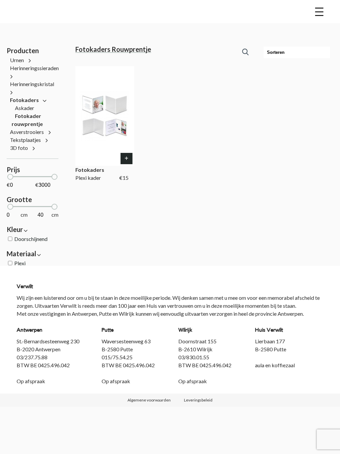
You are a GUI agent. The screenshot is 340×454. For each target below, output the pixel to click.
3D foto (19, 148)
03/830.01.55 (193, 357)
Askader (24, 108)
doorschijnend (30, 239)
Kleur (15, 229)
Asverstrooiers (27, 132)
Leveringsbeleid (198, 399)
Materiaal (22, 254)
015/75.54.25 (117, 357)
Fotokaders (25, 100)
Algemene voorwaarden (149, 399)
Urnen (17, 60)
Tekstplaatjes (26, 140)
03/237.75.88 (32, 357)
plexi (20, 263)
